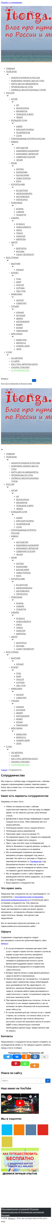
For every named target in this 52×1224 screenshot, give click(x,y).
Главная (10, 68)
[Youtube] (43, 1130)
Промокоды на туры (22, 87)
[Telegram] (7, 1056)
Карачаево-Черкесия (27, 154)
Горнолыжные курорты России (28, 139)
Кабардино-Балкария (27, 151)
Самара (20, 212)
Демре (19, 318)
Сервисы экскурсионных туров (28, 90)
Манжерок (21, 111)
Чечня (19, 160)
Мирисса (21, 343)
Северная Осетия (25, 157)
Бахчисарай (22, 175)
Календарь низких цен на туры (27, 81)
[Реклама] (5, 1215)
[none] (25, 460)
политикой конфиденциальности (15, 900)
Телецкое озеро (25, 114)
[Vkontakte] (16, 1056)
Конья (19, 328)
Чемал (19, 117)
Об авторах (17, 358)
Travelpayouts (36, 861)
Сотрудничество (20, 370)
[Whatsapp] (25, 1063)
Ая (17, 105)
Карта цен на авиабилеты (24, 84)
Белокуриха (22, 108)
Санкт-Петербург (25, 254)
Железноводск (24, 193)
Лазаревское (23, 132)
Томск (19, 233)
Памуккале (22, 331)
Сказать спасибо (20, 367)
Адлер (19, 126)
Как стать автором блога (24, 364)
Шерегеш (21, 239)
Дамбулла (21, 340)
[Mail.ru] (35, 1056)
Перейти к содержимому (11, 2)
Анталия (20, 315)
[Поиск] (47, 1081)
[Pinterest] (15, 1063)
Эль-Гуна (21, 291)
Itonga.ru (11, 1218)
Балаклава (21, 172)
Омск (19, 230)
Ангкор (20, 300)
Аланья (20, 312)
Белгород (21, 248)
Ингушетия (22, 148)
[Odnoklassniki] (26, 1056)
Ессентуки (22, 190)
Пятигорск (22, 200)
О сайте (15, 361)
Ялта (18, 181)
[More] (35, 1063)
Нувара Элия (23, 346)
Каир (18, 282)
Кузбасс (20, 224)
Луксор (20, 285)
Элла (18, 349)
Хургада (20, 288)
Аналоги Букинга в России (25, 78)
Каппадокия (22, 322)
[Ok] (19, 1130)
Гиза (18, 279)
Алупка (20, 169)
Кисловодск (22, 197)
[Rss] (7, 1142)
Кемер (19, 325)
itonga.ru (4, 943)
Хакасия (20, 236)
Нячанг (20, 270)
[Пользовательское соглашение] (15, 1209)
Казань (20, 209)
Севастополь (23, 178)
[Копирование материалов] (32, 1212)
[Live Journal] (44, 1056)
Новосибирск (23, 227)
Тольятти (21, 215)
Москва (20, 251)
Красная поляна (25, 129)
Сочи (19, 136)
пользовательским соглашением (29, 897)
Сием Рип (21, 303)
